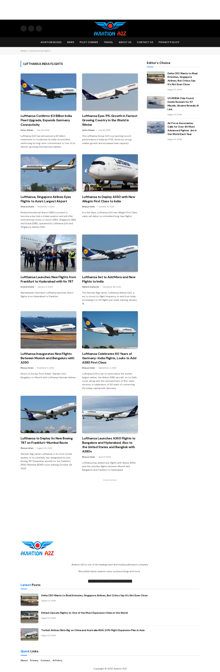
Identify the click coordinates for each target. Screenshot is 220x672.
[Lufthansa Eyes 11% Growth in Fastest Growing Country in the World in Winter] (110, 92)
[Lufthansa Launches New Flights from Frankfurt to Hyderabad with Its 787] (48, 253)
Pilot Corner (89, 42)
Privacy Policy (169, 42)
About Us (125, 42)
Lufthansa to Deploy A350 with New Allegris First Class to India (108, 199)
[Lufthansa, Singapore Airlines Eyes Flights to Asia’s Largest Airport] (48, 173)
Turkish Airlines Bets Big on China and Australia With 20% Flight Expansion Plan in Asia (92, 630)
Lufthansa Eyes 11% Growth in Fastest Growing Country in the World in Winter (109, 120)
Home (23, 50)
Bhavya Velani (88, 206)
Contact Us (145, 42)
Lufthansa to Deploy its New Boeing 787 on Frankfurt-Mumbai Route (47, 440)
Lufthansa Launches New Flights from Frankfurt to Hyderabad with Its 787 (48, 279)
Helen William (27, 130)
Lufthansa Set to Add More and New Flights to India (108, 279)
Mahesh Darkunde (90, 287)
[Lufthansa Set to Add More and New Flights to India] (110, 253)
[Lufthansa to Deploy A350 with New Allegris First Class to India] (110, 173)
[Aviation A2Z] (110, 28)
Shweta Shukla (27, 206)
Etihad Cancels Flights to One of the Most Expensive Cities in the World (84, 612)
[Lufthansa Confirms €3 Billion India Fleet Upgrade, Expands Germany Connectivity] (48, 92)
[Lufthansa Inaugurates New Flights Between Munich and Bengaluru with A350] (48, 329)
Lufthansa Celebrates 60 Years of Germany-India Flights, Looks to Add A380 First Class (109, 358)
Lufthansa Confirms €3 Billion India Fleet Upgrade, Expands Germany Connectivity (46, 120)
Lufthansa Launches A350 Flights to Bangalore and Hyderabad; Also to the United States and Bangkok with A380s (108, 445)
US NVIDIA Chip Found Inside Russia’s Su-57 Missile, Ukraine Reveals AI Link (183, 103)
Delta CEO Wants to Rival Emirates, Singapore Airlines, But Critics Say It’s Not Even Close (182, 79)
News (70, 42)
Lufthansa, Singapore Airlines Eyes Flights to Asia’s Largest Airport (46, 199)
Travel (108, 42)
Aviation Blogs (51, 42)
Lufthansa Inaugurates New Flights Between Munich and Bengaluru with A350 (47, 358)
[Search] (197, 42)
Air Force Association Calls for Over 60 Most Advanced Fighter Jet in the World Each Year (182, 128)
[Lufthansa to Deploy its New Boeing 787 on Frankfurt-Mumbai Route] (48, 414)
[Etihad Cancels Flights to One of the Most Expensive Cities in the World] (29, 617)
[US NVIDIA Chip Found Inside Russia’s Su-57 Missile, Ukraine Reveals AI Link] (156, 102)
